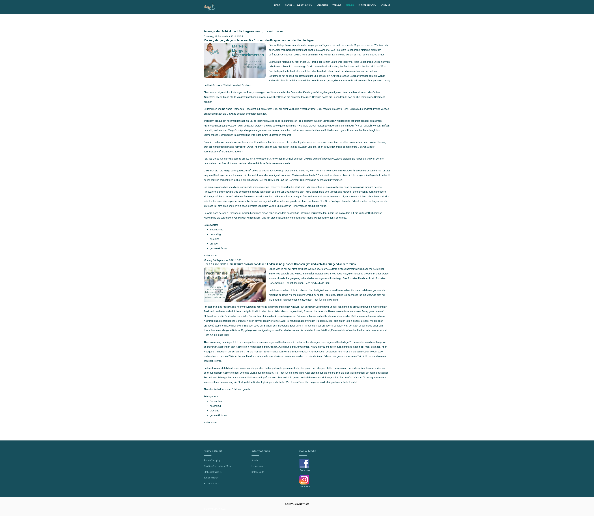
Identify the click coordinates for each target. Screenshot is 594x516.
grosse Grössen (218, 248)
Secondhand (216, 229)
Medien (350, 5)
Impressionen (304, 5)
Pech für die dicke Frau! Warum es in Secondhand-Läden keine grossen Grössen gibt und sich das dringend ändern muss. (280, 264)
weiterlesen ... (211, 255)
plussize (214, 239)
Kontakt (385, 5)
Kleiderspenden (367, 5)
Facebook (305, 470)
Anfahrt (255, 460)
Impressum (257, 466)
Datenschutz (258, 472)
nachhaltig (215, 234)
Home (277, 5)
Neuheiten (322, 5)
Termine (336, 5)
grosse (214, 243)
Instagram (305, 486)
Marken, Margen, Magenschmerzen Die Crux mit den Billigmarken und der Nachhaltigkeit (259, 40)
